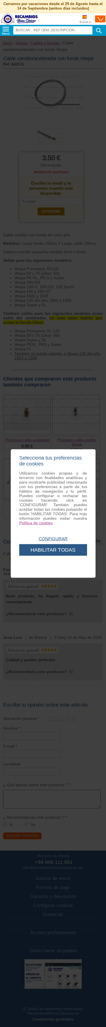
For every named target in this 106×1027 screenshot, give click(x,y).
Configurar (53, 538)
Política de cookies (36, 523)
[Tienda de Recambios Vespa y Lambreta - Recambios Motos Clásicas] (19, 24)
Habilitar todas (53, 550)
